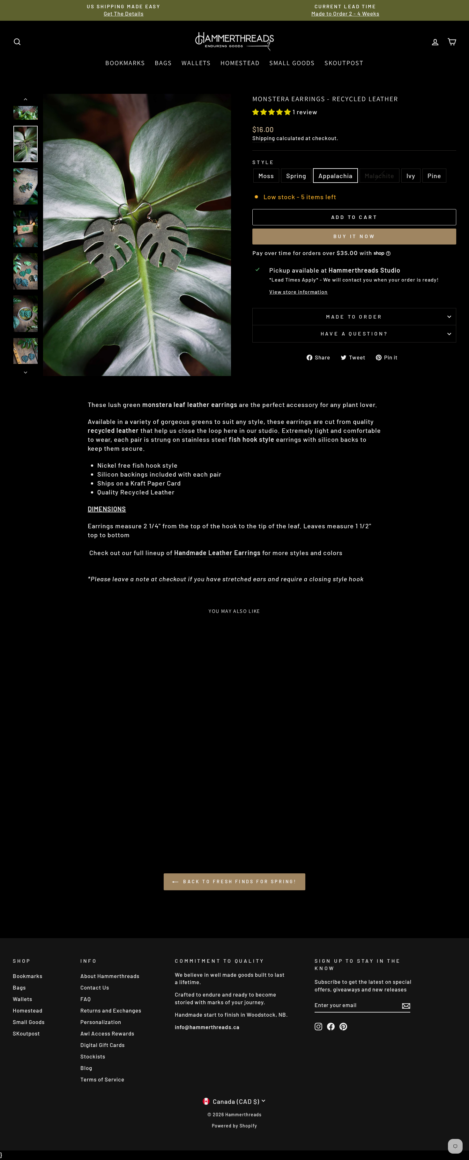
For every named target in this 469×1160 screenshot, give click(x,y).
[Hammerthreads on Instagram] (318, 1026)
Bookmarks (125, 63)
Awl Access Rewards (107, 1033)
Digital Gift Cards (102, 1045)
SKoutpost (344, 63)
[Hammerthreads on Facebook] (331, 1026)
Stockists (92, 1056)
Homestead (240, 63)
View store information (298, 292)
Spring (296, 175)
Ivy (410, 175)
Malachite (379, 175)
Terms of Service (102, 1079)
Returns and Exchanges (110, 1010)
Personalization (100, 1022)
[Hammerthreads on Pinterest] (343, 1026)
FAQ (85, 999)
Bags (163, 63)
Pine (434, 175)
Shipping (263, 138)
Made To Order (354, 316)
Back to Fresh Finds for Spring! (239, 881)
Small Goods (292, 63)
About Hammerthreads (109, 976)
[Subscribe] (406, 1005)
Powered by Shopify (234, 1125)
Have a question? (354, 333)
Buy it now (354, 236)
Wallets (196, 63)
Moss (266, 175)
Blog (86, 1068)
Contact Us (94, 987)
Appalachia (335, 175)
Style (263, 162)
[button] (272, 112)
